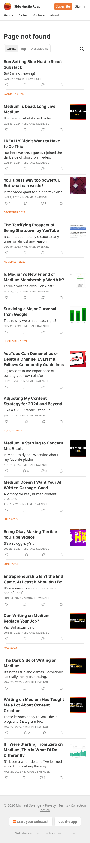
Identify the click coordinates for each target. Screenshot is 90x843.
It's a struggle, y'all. (19, 543)
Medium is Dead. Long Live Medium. (29, 109)
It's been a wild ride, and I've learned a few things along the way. (33, 763)
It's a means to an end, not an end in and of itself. (32, 590)
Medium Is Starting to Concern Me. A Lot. (33, 446)
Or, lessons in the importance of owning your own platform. (29, 373)
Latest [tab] (11, 49)
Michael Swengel (28, 78)
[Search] (81, 48)
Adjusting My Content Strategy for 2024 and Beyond (33, 401)
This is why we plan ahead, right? (30, 320)
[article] (45, 73)
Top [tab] (23, 49)
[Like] (7, 85)
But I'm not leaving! (19, 73)
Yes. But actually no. (19, 627)
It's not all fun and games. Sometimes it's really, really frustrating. (33, 674)
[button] (8, 15)
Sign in (80, 6)
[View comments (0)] (25, 85)
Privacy (50, 805)
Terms (63, 805)
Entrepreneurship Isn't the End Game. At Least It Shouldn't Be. (33, 579)
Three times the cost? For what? (29, 286)
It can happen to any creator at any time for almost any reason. (31, 238)
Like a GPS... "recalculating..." (27, 410)
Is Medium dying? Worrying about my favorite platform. (31, 457)
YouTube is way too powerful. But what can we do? (32, 183)
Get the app (67, 821)
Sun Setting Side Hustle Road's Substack (34, 64)
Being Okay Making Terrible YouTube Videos (30, 534)
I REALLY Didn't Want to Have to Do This (32, 144)
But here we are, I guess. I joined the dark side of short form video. (33, 155)
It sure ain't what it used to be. (28, 118)
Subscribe (63, 6)
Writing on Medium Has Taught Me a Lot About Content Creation (34, 705)
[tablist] (27, 48)
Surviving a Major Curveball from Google (30, 312)
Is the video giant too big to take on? (33, 191)
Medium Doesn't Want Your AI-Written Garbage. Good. (33, 485)
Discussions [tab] (39, 49)
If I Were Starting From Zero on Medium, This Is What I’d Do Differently (33, 750)
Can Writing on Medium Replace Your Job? (27, 618)
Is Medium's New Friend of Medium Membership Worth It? (34, 277)
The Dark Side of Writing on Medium (30, 663)
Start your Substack (33, 821)
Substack (22, 833)
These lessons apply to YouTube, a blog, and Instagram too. (30, 719)
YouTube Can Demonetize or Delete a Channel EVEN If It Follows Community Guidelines (34, 359)
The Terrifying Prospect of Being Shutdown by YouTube (31, 228)
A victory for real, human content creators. (30, 496)
